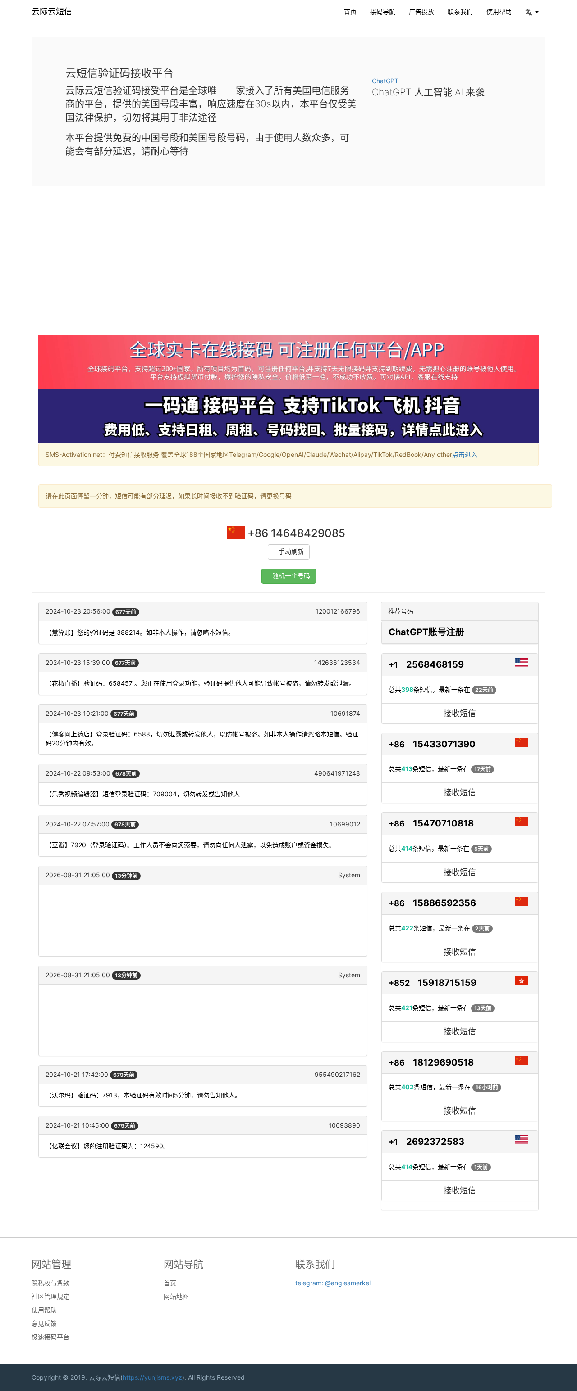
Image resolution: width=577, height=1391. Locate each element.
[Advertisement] (288, 267)
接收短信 (460, 713)
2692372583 (435, 1141)
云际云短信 (52, 11)
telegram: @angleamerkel (333, 1283)
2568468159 (435, 664)
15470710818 (443, 823)
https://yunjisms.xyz (152, 1377)
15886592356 (444, 903)
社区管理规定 (50, 1296)
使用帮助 (499, 11)
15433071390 (444, 744)
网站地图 (176, 1296)
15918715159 (447, 982)
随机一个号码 (291, 576)
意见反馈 (44, 1323)
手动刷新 (291, 551)
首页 (350, 11)
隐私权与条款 (50, 1283)
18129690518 (443, 1062)
